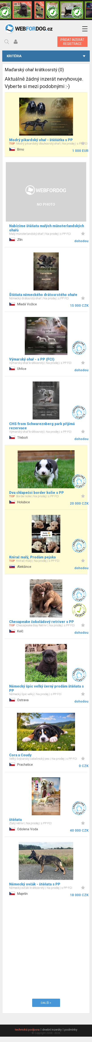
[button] (85, 29)
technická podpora (27, 1029)
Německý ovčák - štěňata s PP (34, 884)
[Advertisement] (46, 947)
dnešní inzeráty (52, 1029)
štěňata (15, 820)
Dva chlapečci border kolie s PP (36, 493)
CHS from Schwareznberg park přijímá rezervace (42, 426)
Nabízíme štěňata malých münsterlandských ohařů (46, 228)
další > (46, 1002)
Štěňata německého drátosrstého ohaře (43, 295)
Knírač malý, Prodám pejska (32, 557)
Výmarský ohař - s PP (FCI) (31, 359)
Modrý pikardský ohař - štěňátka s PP (41, 140)
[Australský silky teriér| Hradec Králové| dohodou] (71, 10)
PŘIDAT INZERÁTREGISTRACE (72, 42)
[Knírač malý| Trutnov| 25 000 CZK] (39, 10)
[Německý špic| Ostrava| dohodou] (22, 10)
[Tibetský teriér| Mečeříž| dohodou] (52, 10)
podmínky (70, 1029)
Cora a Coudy (20, 755)
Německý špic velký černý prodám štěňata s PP (46, 688)
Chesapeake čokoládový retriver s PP (41, 622)
